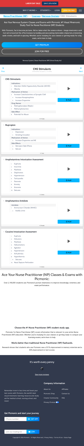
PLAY (69, 100)
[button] (42, 306)
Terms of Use (58, 437)
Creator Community (51, 398)
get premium (42, 45)
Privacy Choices (50, 402)
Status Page (67, 437)
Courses (36, 16)
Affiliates (65, 389)
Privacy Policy (48, 437)
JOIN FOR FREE (42, 51)
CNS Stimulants (69, 16)
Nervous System (50, 16)
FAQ (63, 398)
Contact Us (66, 393)
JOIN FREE (69, 10)
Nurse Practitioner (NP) (16, 16)
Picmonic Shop (49, 393)
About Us (47, 389)
